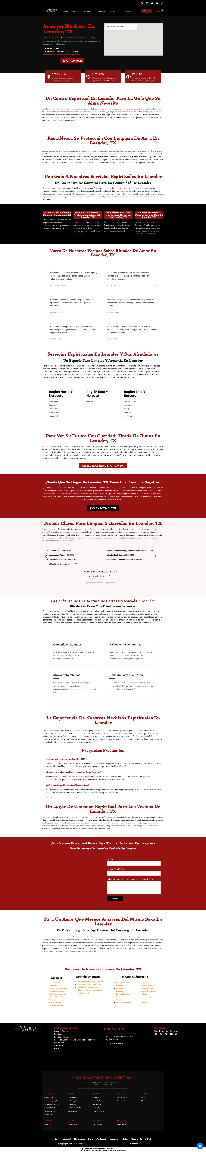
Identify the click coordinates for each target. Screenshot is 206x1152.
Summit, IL (96, 1101)
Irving (126, 409)
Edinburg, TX (73, 1101)
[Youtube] (157, 3)
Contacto (127, 11)
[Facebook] (141, 3)
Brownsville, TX (73, 1097)
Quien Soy (75, 11)
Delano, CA (48, 1114)
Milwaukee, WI (121, 1124)
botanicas (144, 982)
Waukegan (53, 401)
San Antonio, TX (74, 1111)
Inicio (65, 11)
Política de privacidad (116, 1043)
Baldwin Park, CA (50, 1108)
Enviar (114, 898)
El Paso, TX (72, 1104)
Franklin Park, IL (98, 1111)
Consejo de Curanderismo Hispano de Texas (56, 1002)
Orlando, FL (145, 1101)
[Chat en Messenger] (200, 1146)
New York (90, 401)
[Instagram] (147, 3)
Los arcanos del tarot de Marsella (90, 981)
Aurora (52, 405)
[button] (46, 556)
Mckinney (128, 416)
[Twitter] (152, 3)
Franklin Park (54, 412)
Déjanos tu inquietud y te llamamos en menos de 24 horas (131, 879)
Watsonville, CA (49, 1111)
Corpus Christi (130, 401)
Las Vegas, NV (73, 1124)
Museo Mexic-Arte (56, 996)
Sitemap (134, 1143)
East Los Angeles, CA (51, 1101)
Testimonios (114, 11)
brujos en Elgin (147, 996)
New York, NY (97, 1124)
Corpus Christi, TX (74, 1108)
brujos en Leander (123, 1002)
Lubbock (127, 405)
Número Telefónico (116, 869)
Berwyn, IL (96, 1108)
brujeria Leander (123, 994)
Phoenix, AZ (48, 1124)
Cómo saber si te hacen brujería (89, 995)
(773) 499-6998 (113, 1040)
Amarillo (127, 412)
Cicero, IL (95, 1097)
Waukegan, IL (97, 1104)
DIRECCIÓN (53, 48)
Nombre (111, 859)
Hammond (53, 416)
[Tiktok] (162, 3)
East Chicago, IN (122, 1097)
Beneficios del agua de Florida (89, 984)
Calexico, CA (48, 1097)
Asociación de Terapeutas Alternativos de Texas (58, 985)
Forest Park (53, 409)
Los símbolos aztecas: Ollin (88, 987)
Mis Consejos (101, 11)
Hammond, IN (121, 1101)
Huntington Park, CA (51, 1104)
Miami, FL (144, 1097)
